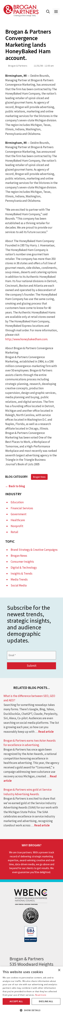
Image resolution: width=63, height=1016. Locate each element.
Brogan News (39, 476)
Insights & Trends (21, 573)
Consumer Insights (22, 562)
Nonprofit (17, 526)
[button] (47, 11)
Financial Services (22, 508)
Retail (14, 532)
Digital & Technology (24, 567)
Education (17, 502)
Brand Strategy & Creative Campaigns (34, 550)
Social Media (19, 585)
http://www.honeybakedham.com (26, 339)
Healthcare (18, 520)
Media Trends (19, 579)
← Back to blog (15, 486)
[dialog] (31, 991)
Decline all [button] (46, 1001)
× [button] (59, 970)
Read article (46, 732)
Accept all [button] (16, 1001)
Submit (31, 666)
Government (18, 514)
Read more (40, 994)
